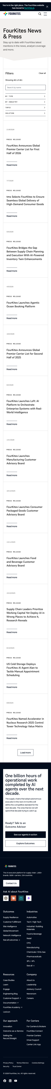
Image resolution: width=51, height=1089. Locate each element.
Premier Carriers (34, 1035)
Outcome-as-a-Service (13, 1031)
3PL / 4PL (31, 961)
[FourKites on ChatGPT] (6, 898)
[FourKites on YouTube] (15, 1080)
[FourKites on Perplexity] (21, 898)
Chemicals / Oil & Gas (36, 952)
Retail (29, 938)
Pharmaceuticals (34, 956)
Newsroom (31, 993)
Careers (30, 998)
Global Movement (10, 931)
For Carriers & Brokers (36, 1026)
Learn (5, 984)
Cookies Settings (38, 1063)
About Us (31, 980)
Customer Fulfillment (12, 922)
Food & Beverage (34, 934)
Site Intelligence (10, 926)
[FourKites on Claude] (13, 898)
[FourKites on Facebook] (4, 1080)
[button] (45, 14)
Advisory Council (34, 989)
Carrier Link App (34, 1044)
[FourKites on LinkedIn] (10, 1080)
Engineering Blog (10, 993)
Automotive (32, 917)
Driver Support (33, 1040)
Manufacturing (33, 947)
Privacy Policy (8, 1063)
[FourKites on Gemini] (28, 898)
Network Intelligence (12, 935)
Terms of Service (23, 1063)
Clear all (42, 73)
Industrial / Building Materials (35, 928)
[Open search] (39, 14)
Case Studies (8, 980)
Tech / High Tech (34, 922)
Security (6, 1066)
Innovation (7, 1026)
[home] (12, 13)
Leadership (31, 984)
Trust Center (17, 1066)
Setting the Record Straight (9, 1037)
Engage (6, 989)
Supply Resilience (10, 917)
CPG (29, 943)
